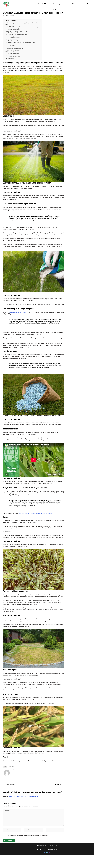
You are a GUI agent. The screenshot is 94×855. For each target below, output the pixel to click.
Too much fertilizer (12, 39)
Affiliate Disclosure (51, 849)
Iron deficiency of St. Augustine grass (17, 34)
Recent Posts (11, 766)
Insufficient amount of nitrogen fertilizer (18, 31)
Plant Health (42, 4)
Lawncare (66, 4)
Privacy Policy (41, 849)
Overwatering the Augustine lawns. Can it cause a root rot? (22, 28)
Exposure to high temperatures (15, 48)
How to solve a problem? (14, 26)
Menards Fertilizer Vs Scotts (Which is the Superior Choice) (35, 513)
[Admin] (7, 772)
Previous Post (10, 784)
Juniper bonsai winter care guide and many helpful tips (23, 796)
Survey (10, 44)
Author (5, 766)
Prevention (12, 45)
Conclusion (11, 58)
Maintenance (75, 4)
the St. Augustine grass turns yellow (16, 312)
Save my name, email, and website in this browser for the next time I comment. (26, 835)
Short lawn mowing (12, 55)
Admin (12, 770)
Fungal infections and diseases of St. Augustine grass (21, 42)
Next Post (58, 784)
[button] (38, 21)
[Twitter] (47, 852)
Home (33, 4)
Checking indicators (14, 36)
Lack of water (10, 24)
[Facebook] (44, 852)
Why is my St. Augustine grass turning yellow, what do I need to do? (22, 23)
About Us (85, 4)
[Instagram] (49, 852)
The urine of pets (11, 51)
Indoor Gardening (54, 4)
